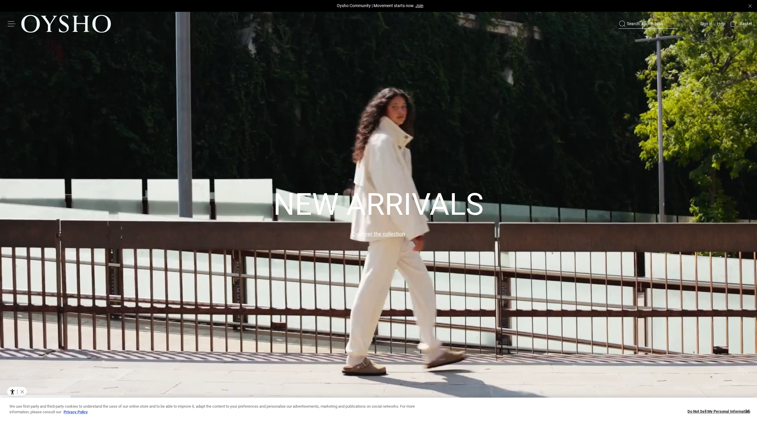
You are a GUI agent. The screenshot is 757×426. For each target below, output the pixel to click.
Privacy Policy (76, 412)
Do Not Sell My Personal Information (719, 411)
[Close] (747, 411)
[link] (705, 23)
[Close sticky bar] (750, 6)
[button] (741, 24)
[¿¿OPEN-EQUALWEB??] (17, 391)
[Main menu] (12, 23)
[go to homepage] (66, 24)
